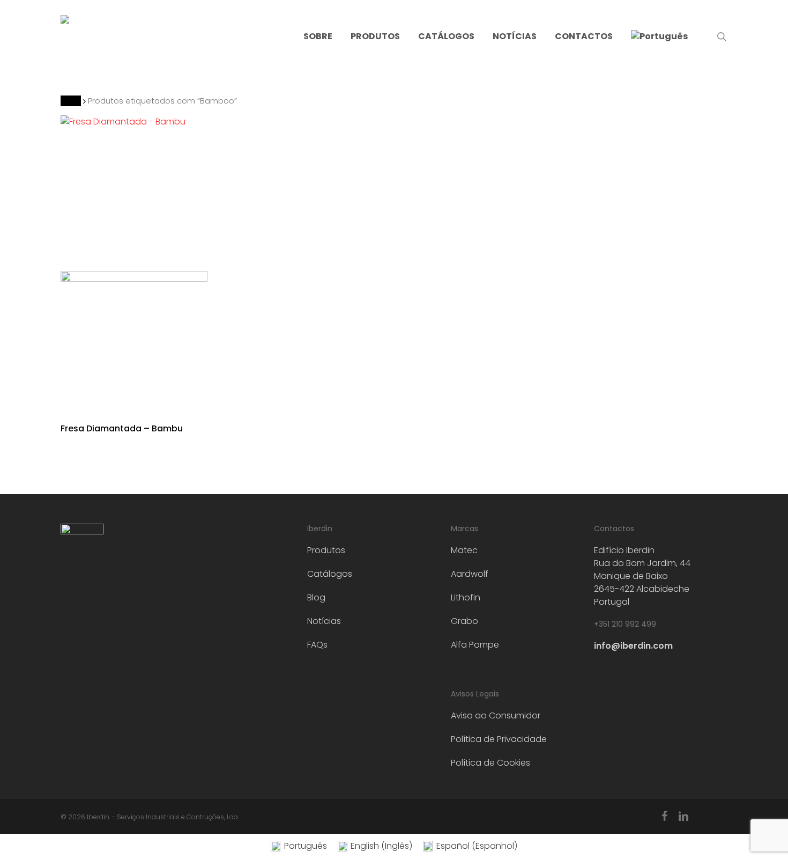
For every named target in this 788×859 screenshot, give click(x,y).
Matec (464, 550)
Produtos (326, 550)
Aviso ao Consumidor (495, 715)
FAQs (317, 644)
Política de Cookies (490, 763)
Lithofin (465, 597)
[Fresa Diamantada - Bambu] (134, 262)
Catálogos (329, 574)
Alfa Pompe (475, 644)
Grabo (464, 621)
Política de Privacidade (499, 739)
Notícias (324, 621)
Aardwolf (469, 574)
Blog (316, 597)
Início (71, 101)
